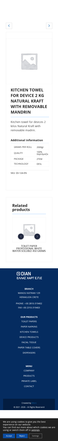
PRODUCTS (29, 376)
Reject (22, 436)
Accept (9, 436)
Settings (35, 436)
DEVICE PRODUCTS (29, 337)
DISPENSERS (29, 353)
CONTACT (29, 386)
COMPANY (29, 371)
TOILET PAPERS (29, 322)
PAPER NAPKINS (29, 327)
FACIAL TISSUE (29, 342)
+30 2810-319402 (33, 304)
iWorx (34, 403)
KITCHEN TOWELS (29, 332)
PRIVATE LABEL (29, 381)
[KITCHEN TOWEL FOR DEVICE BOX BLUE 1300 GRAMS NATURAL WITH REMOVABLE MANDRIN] (49, 26)
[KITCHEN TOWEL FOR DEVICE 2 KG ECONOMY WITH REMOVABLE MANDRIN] (9, 26)
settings (35, 430)
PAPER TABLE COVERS (29, 348)
